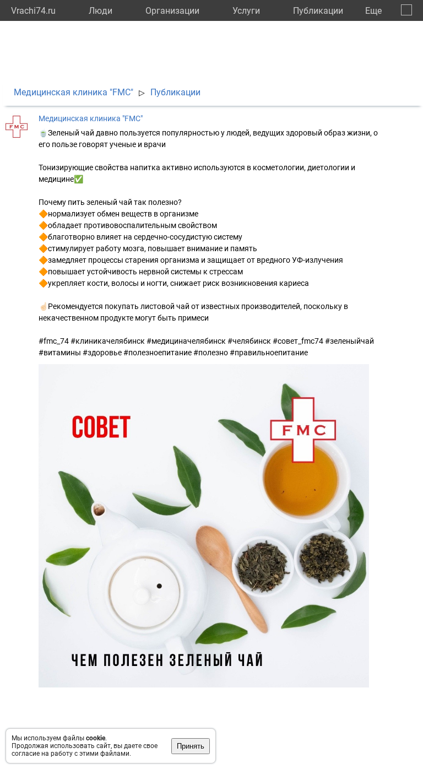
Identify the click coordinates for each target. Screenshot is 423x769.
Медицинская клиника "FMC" (73, 92)
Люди (100, 11)
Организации (172, 11)
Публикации (318, 11)
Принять (190, 746)
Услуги (246, 11)
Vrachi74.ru (33, 11)
